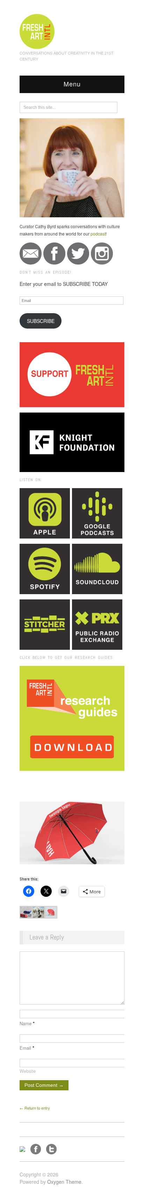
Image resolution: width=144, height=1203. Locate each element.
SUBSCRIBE (41, 320)
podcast (98, 234)
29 (91, 780)
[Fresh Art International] (37, 30)
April (78, 780)
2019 (63, 780)
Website (28, 1071)
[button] (26, 912)
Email (27, 1047)
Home (47, 780)
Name (27, 1023)
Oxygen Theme (64, 1181)
